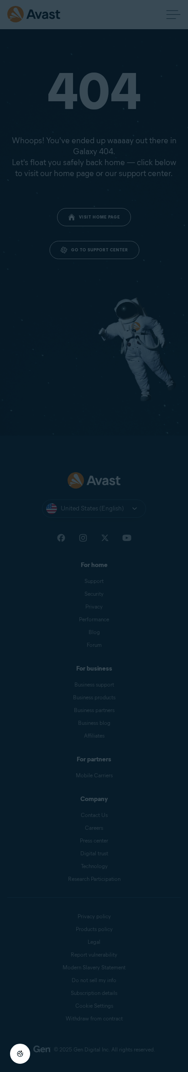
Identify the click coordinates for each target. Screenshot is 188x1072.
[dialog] (94, 536)
